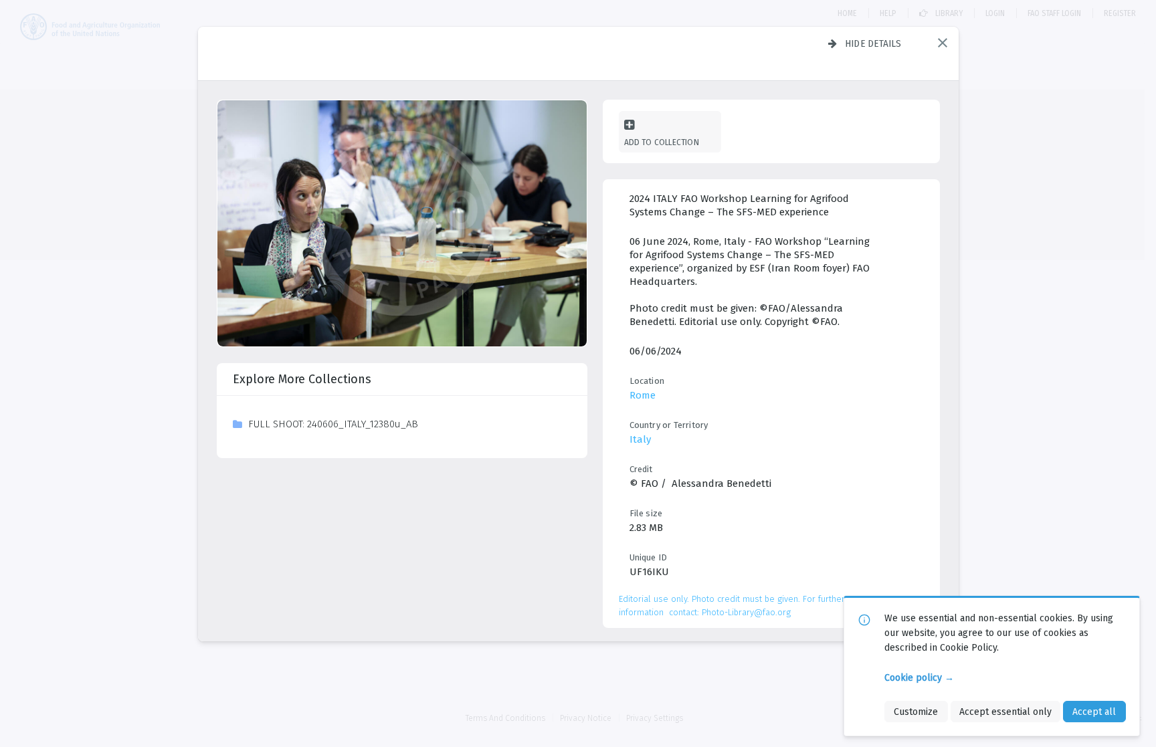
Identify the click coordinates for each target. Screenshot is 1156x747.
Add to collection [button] (661, 142)
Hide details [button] (873, 43)
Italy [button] (640, 439)
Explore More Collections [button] (302, 379)
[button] (943, 43)
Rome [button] (643, 395)
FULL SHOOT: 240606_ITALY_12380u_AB (333, 424)
